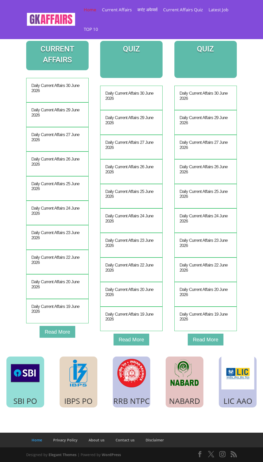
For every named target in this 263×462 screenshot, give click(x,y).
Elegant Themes (63, 454)
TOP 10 (91, 29)
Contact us (125, 440)
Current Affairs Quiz (183, 10)
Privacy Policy (65, 440)
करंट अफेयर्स (147, 10)
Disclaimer (155, 440)
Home (90, 10)
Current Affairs (117, 10)
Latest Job (218, 10)
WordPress (111, 454)
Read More (57, 332)
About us (97, 440)
